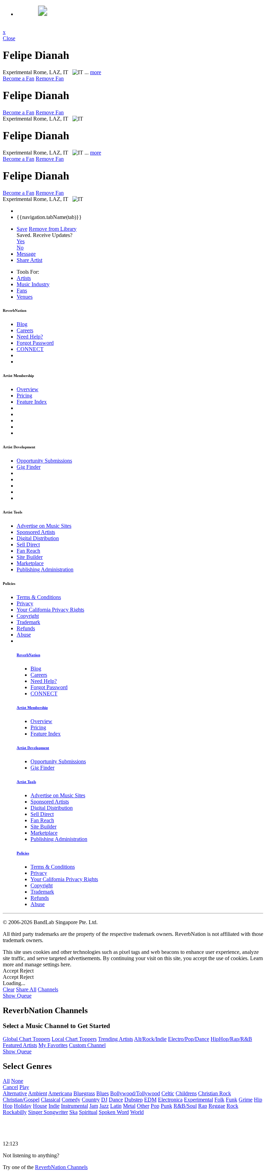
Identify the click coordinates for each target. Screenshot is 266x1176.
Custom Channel (87, 1045)
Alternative (15, 1093)
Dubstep (133, 1100)
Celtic (167, 1093)
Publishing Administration (45, 569)
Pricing (24, 395)
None (17, 1081)
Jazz (104, 1106)
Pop (155, 1106)
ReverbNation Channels (61, 1167)
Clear (9, 989)
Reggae (217, 1106)
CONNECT (30, 349)
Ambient (37, 1093)
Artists (24, 278)
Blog (22, 324)
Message (26, 254)
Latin (116, 1106)
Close (9, 38)
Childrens (186, 1093)
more (95, 72)
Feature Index (32, 402)
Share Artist (29, 260)
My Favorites (53, 1045)
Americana (60, 1093)
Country (91, 1100)
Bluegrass (84, 1093)
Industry (33, 284)
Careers (25, 330)
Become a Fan (18, 78)
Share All (26, 989)
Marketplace (30, 563)
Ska (73, 1112)
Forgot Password (35, 343)
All (6, 1081)
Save (22, 229)
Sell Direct (28, 544)
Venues (25, 297)
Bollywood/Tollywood (135, 1093)
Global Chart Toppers (26, 1039)
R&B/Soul (185, 1106)
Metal (129, 1106)
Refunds (26, 628)
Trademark (28, 622)
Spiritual (88, 1112)
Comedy (71, 1100)
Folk (219, 1100)
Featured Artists (20, 1045)
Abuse (24, 635)
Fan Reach (28, 551)
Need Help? (30, 337)
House (40, 1106)
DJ (104, 1100)
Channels (48, 989)
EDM (150, 1100)
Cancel (10, 1087)
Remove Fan (50, 78)
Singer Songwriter (48, 1112)
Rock (232, 1106)
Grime (245, 1100)
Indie (54, 1106)
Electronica (170, 1100)
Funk (231, 1100)
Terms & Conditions (39, 597)
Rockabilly (15, 1112)
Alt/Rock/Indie (150, 1039)
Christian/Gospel (21, 1100)
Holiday (23, 1106)
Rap (202, 1106)
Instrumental (74, 1106)
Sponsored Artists (36, 532)
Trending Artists (115, 1039)
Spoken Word (114, 1112)
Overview (27, 389)
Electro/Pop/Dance (188, 1039)
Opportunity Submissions (44, 461)
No (20, 248)
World (137, 1112)
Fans (22, 290)
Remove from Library (53, 229)
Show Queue (17, 996)
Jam (93, 1106)
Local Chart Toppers (74, 1039)
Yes (21, 241)
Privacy (25, 603)
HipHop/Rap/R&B (231, 1039)
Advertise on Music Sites (44, 526)
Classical (50, 1100)
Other (143, 1106)
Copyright (28, 616)
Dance (116, 1100)
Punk (166, 1106)
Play (24, 1087)
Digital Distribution (38, 538)
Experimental (198, 1100)
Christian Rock (214, 1093)
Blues (102, 1093)
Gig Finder (29, 467)
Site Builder (30, 557)
